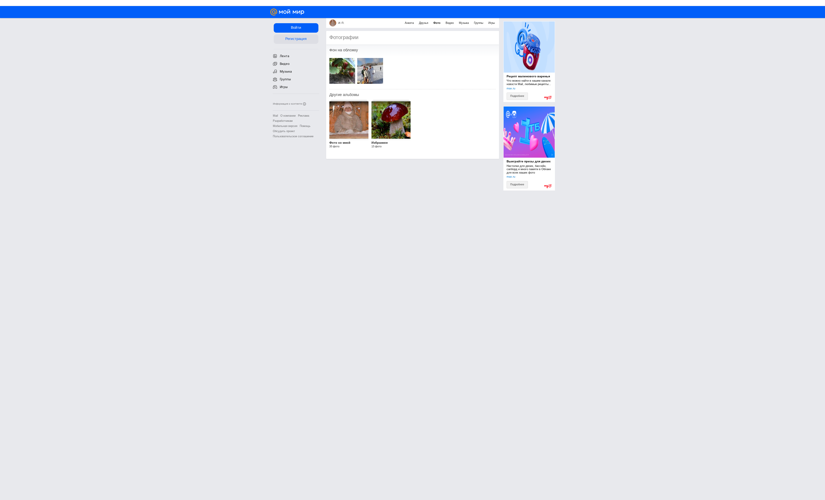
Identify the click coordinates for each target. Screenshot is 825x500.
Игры (491, 22)
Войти (296, 28)
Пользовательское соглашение (293, 136)
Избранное (379, 142)
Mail (275, 115)
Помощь (305, 126)
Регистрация (296, 39)
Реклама (303, 115)
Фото (437, 22)
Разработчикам (283, 120)
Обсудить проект (284, 131)
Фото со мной (339, 142)
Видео (450, 22)
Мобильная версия (285, 126)
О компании (288, 115)
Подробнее (517, 96)
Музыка (464, 22)
